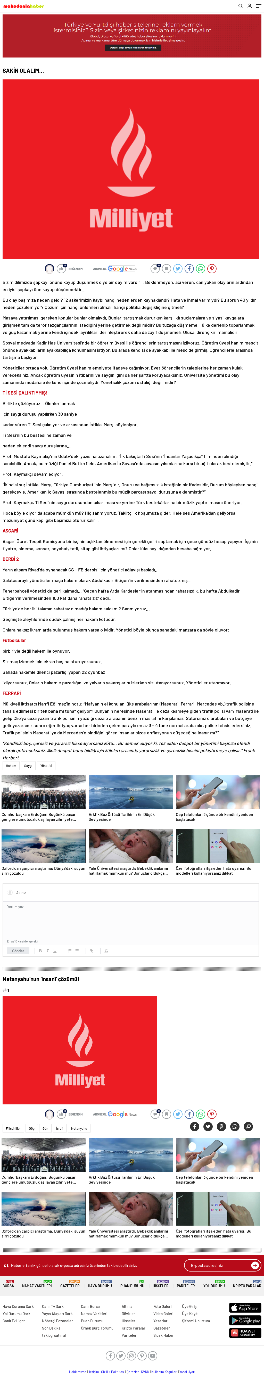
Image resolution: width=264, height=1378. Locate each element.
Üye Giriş (189, 1306)
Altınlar (128, 1306)
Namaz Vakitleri (37, 1284)
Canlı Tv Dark (53, 1306)
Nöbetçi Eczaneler (57, 1320)
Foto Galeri (162, 1306)
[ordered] (69, 951)
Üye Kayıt (190, 1313)
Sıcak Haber (163, 1335)
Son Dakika (51, 1328)
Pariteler (186, 1284)
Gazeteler (70, 1284)
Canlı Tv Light (14, 1320)
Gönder (18, 950)
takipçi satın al (54, 1335)
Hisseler (161, 1284)
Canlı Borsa (90, 1306)
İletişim (93, 1372)
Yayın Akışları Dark (57, 1313)
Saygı (28, 766)
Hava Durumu (100, 1284)
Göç (32, 1128)
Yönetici (46, 766)
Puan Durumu (132, 1284)
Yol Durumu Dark (16, 1313)
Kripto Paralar (247, 1284)
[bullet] (76, 951)
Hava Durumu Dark (18, 1306)
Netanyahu (79, 1128)
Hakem (11, 766)
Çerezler (133, 1372)
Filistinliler (13, 1128)
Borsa (8, 1284)
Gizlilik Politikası (113, 1372)
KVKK (145, 1372)
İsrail (59, 1128)
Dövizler (128, 1313)
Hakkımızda (77, 1372)
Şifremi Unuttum (196, 1320)
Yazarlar (160, 1320)
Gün (45, 1128)
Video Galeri (163, 1313)
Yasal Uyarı (187, 1372)
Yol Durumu (214, 1284)
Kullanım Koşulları (164, 1372)
